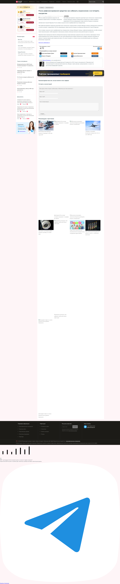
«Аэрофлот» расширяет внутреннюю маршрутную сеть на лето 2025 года (92, 133)
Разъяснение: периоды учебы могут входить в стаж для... (24, 83)
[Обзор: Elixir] (21, 27)
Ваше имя (42, 91)
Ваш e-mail (42, 96)
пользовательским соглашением (73, 441)
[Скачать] (20, 104)
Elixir (24, 26)
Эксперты (58, 1)
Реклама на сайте (71, 1)
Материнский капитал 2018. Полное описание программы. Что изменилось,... (25, 65)
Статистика (43, 429)
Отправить (75, 426)
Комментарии (63, 16)
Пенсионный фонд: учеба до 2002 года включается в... (25, 89)
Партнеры (21, 436)
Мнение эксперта (45, 431)
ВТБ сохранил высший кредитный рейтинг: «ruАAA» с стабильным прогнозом (92, 233)
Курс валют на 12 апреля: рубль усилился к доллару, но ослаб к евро (45, 232)
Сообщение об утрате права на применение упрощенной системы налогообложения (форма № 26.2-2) (24, 101)
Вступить (95, 53)
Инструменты (44, 1)
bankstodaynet (22, 131)
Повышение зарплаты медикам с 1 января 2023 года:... (24, 71)
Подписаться (63, 53)
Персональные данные (24, 431)
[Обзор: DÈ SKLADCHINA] (21, 19)
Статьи (37, 1)
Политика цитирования (24, 434)
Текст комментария (44, 101)
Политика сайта (22, 429)
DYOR (24, 11)
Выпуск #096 (47, 16)
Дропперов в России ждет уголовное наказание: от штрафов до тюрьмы (61, 217)
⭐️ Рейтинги (31, 1)
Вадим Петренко (54, 16)
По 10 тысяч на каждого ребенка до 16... (25, 77)
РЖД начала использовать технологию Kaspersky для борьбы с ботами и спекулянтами (77, 217)
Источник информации (44, 42)
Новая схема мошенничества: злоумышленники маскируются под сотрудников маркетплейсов (77, 232)
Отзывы (30, 14)
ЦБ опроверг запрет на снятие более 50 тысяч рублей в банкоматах (45, 415)
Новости (25, 1)
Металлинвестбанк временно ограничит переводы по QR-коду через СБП (45, 133)
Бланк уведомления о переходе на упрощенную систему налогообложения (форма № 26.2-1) (25, 116)
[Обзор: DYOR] (21, 12)
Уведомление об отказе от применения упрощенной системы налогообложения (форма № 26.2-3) (25, 108)
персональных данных (73, 430)
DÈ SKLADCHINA (26, 18)
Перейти (97, 73)
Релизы (42, 434)
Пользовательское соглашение (26, 426)
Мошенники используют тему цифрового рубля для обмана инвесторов (60, 316)
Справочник (51, 1)
